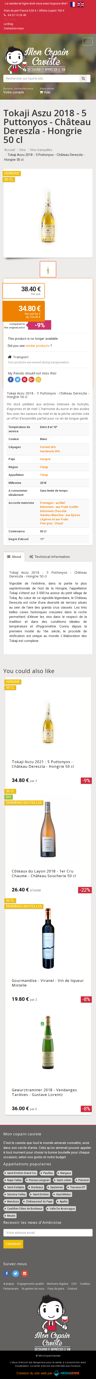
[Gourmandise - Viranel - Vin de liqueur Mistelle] (48, 950)
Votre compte (18, 90)
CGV (74, 1283)
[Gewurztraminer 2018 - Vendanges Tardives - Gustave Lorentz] (48, 1060)
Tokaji (44, 467)
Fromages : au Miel (52, 503)
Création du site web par (35, 1373)
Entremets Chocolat (53, 511)
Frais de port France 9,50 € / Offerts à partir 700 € (34, 10)
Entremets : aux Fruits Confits (59, 507)
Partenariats (11, 1288)
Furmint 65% (48, 447)
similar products (38, 346)
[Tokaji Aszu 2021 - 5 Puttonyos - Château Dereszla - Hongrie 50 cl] (48, 732)
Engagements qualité (30, 1283)
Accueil (9, 150)
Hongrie (45, 459)
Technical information (52, 557)
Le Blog (8, 24)
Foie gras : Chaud (51, 523)
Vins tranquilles (41, 150)
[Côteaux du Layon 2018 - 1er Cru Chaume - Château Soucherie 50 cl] (48, 841)
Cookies (85, 1283)
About (16, 557)
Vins (22, 150)
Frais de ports (56, 1288)
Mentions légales (57, 1283)
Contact (72, 1288)
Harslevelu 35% (50, 451)
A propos (8, 1283)
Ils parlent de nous (33, 1288)
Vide (47, 90)
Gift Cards (10, 19)
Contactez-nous (14, 28)
